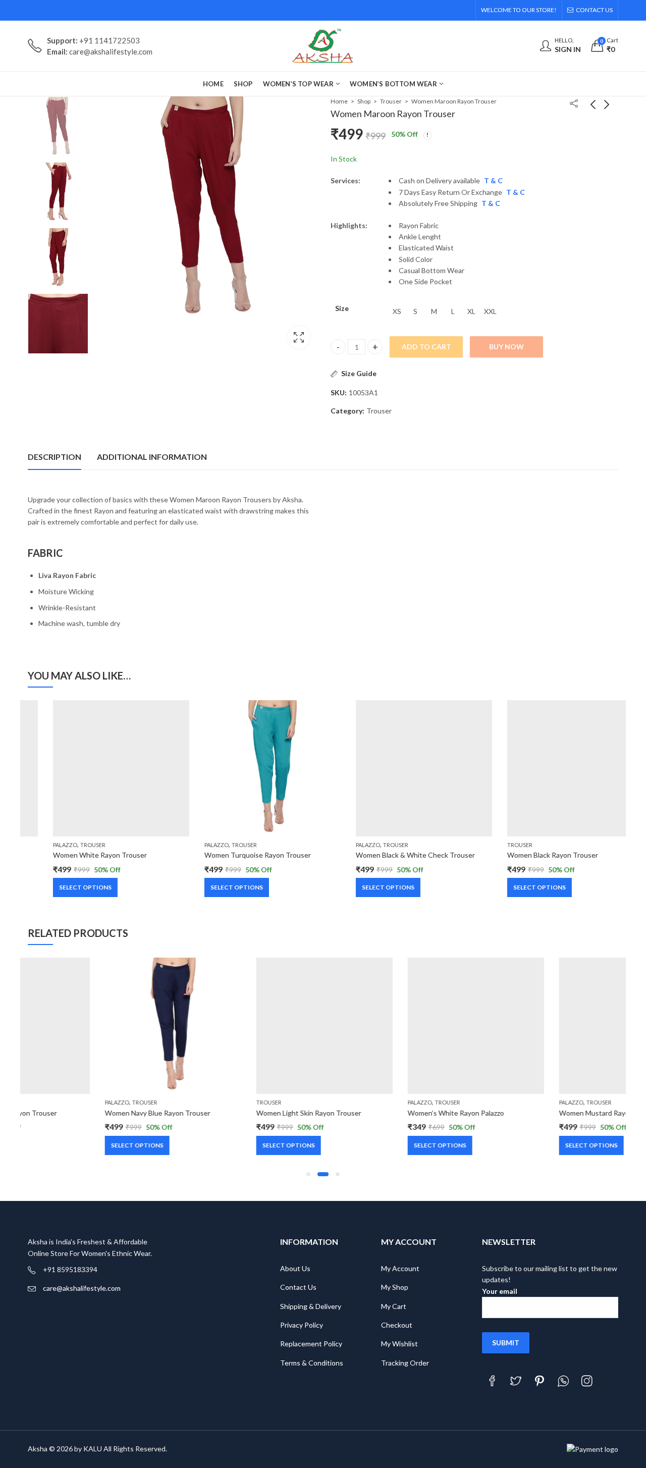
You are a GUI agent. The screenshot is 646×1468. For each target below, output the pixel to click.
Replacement (301, 1343)
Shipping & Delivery (310, 1306)
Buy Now (506, 346)
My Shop (394, 1287)
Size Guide (358, 373)
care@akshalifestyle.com (82, 1288)
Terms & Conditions (311, 1362)
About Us (295, 1268)
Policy (333, 1343)
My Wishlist (399, 1343)
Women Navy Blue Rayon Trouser (80, 1113)
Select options (60, 887)
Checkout (396, 1325)
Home (339, 101)
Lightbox (298, 337)
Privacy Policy (301, 1325)
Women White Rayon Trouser (75, 855)
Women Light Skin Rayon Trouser (231, 1113)
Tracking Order (405, 1362)
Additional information (152, 456)
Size (342, 308)
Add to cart (426, 346)
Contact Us (298, 1287)
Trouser (391, 101)
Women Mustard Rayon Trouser (532, 1113)
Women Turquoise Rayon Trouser (232, 855)
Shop (363, 101)
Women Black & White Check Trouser (390, 855)
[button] (308, 1174)
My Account (400, 1268)
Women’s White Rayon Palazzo (379, 1113)
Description (54, 456)
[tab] (54, 457)
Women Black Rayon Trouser (527, 855)
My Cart (393, 1306)
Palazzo (40, 845)
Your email (499, 1291)
